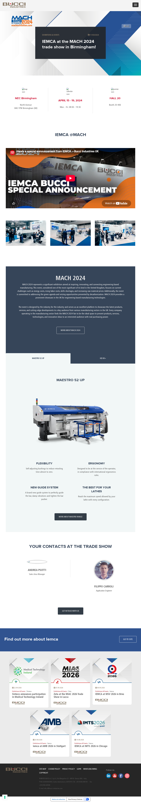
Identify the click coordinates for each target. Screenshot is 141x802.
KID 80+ (103, 358)
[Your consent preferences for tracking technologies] (4, 797)
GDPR (79, 769)
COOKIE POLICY (54, 769)
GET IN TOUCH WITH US (70, 611)
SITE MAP (42, 769)
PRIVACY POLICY (68, 769)
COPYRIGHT (43, 773)
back (127, 26)
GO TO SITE (128, 639)
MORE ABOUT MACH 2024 (70, 330)
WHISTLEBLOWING (90, 769)
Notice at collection (58, 799)
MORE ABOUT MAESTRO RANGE (70, 517)
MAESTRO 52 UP (38, 358)
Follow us (110, 770)
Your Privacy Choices (75, 799)
